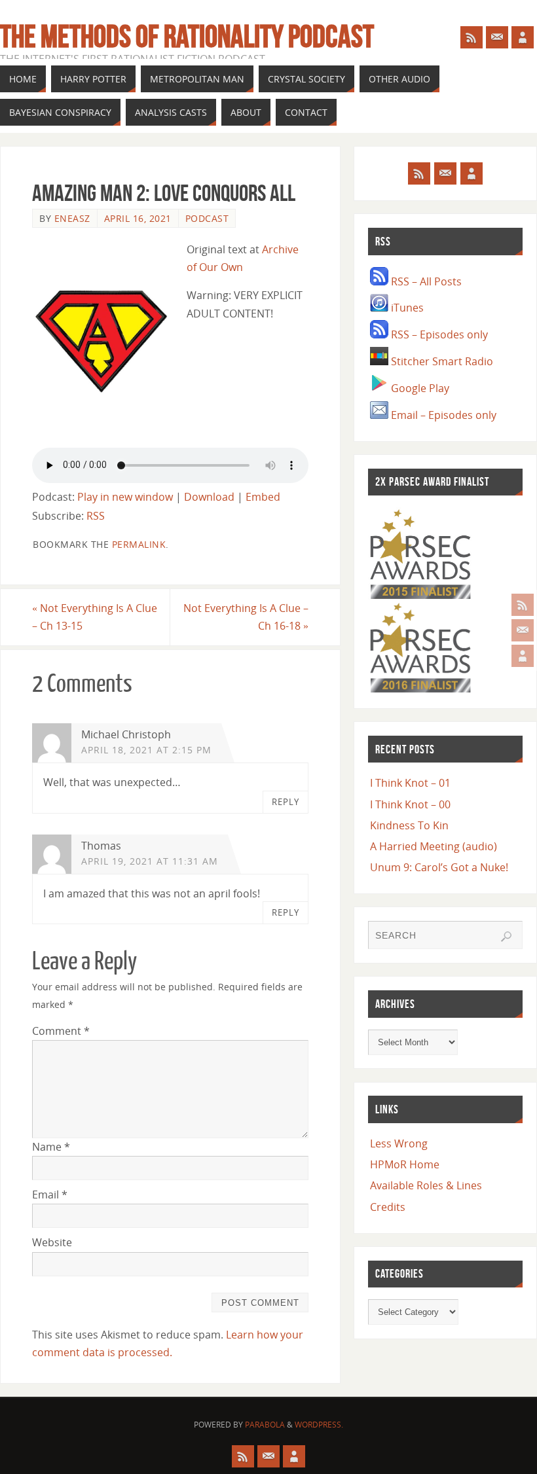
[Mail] (522, 630)
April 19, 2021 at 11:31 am (149, 861)
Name (51, 1147)
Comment (61, 1031)
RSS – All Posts (425, 281)
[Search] (506, 936)
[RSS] (522, 605)
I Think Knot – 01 (410, 783)
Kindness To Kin (409, 825)
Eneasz (72, 218)
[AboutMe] (522, 656)
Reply (285, 802)
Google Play (418, 388)
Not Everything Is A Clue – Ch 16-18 (245, 617)
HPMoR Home (404, 1164)
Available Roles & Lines (426, 1185)
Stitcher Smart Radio (440, 361)
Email (49, 1194)
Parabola (265, 1424)
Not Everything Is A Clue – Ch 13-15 (94, 617)
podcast (207, 218)
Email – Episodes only (442, 415)
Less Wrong (399, 1143)
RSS (95, 516)
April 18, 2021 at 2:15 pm (146, 750)
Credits (387, 1207)
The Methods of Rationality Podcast (187, 36)
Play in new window (125, 497)
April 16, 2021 (138, 218)
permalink (139, 544)
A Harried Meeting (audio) (433, 846)
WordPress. (319, 1424)
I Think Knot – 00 (410, 804)
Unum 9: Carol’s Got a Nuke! (439, 867)
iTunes (406, 307)
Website (52, 1242)
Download (209, 497)
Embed (263, 497)
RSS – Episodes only (438, 334)
